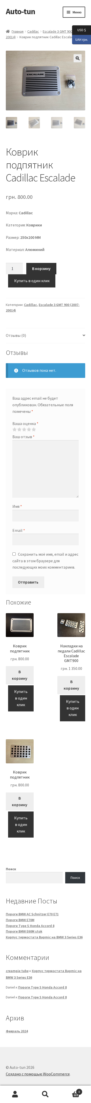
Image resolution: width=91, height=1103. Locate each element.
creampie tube (17, 971)
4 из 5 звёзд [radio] (29, 430)
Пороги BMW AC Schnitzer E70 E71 (32, 914)
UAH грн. (80, 39)
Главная (18, 31)
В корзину (41, 268)
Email (18, 530)
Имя (17, 506)
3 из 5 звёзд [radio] (24, 430)
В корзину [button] (19, 675)
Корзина (70, 1090)
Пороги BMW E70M (20, 920)
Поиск (11, 869)
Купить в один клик (32, 280)
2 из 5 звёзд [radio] (19, 430)
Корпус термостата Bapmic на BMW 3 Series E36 (44, 937)
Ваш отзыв (23, 436)
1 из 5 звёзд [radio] (14, 430)
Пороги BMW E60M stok (24, 931)
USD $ (79, 29)
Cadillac (33, 31)
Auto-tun (20, 11)
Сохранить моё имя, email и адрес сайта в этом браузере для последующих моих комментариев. (45, 561)
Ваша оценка (25, 423)
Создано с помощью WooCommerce (38, 1073)
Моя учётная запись (15, 1094)
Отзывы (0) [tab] (16, 335)
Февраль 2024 (17, 1031)
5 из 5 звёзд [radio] (34, 430)
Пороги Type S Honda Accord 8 (30, 925)
